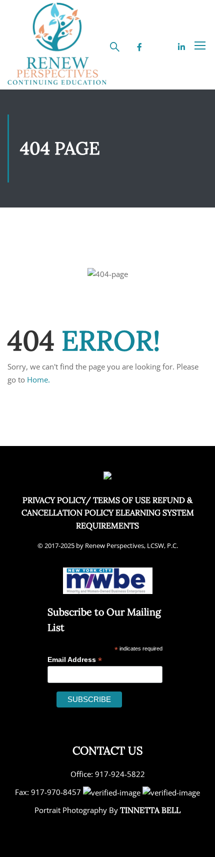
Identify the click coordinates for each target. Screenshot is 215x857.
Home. (38, 379)
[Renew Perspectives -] (57, 44)
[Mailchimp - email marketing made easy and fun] (148, 705)
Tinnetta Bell (150, 810)
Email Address (75, 659)
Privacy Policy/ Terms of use (86, 500)
